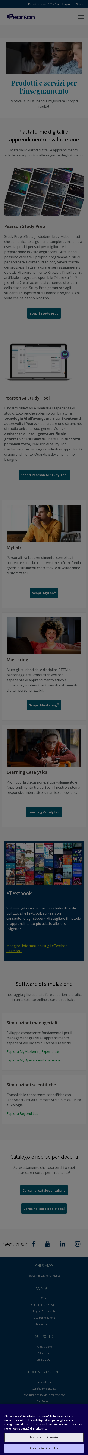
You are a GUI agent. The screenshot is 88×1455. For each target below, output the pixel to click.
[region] (44, 1429)
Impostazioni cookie (44, 1437)
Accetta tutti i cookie (44, 1448)
